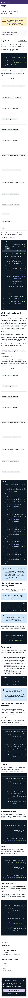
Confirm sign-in (7, 357)
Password (4, 846)
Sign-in (11, 13)
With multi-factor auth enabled (9, 950)
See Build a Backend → (7, 34)
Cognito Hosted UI (15, 619)
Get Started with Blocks (13, 993)
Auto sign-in (6, 647)
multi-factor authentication (17, 234)
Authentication (4, 13)
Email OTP (5, 764)
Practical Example (7, 238)
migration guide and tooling (13, 23)
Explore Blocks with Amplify (13, 990)
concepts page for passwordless (12, 714)
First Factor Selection (8, 883)
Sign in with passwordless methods (10, 959)
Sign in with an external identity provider (11, 584)
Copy (24, 54)
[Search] (25, 6)
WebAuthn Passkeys (8, 811)
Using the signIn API (10, 50)
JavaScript (3, 11)
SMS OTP (4, 717)
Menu (4, 6)
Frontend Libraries (12, 11)
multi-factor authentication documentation (15, 350)
